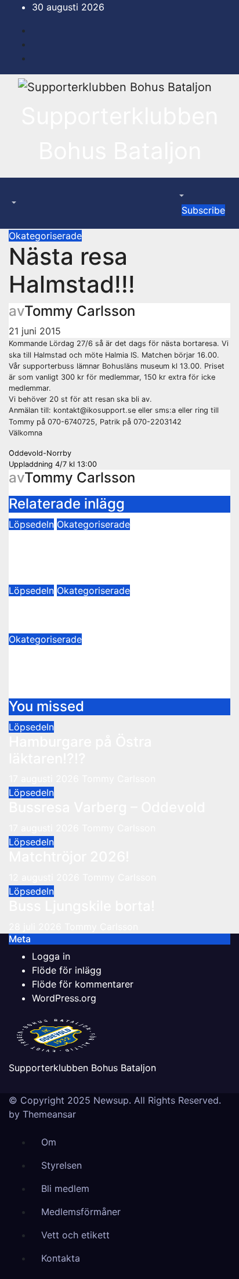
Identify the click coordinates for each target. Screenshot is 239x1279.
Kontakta (60, 1258)
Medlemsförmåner (81, 1211)
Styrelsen (61, 1165)
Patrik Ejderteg (115, 691)
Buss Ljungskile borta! (82, 906)
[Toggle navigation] (16, 193)
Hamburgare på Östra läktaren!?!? (80, 750)
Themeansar (49, 1114)
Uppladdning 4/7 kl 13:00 (53, 464)
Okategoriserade (45, 236)
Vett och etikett (75, 1235)
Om (48, 1142)
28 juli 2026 (36, 926)
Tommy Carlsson (79, 310)
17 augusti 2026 (45, 778)
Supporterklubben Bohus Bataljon (82, 1067)
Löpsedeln (31, 524)
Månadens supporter (78, 605)
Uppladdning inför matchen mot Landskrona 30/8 (113, 662)
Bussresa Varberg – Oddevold (107, 807)
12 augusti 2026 (45, 877)
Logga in (51, 956)
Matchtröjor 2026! (69, 856)
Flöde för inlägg (67, 970)
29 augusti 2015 (44, 691)
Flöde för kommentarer (82, 984)
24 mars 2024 (40, 625)
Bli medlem (65, 1188)
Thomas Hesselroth (112, 576)
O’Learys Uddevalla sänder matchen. (98, 547)
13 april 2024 (38, 576)
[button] (12, 203)
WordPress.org (64, 998)
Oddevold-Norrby (40, 453)
